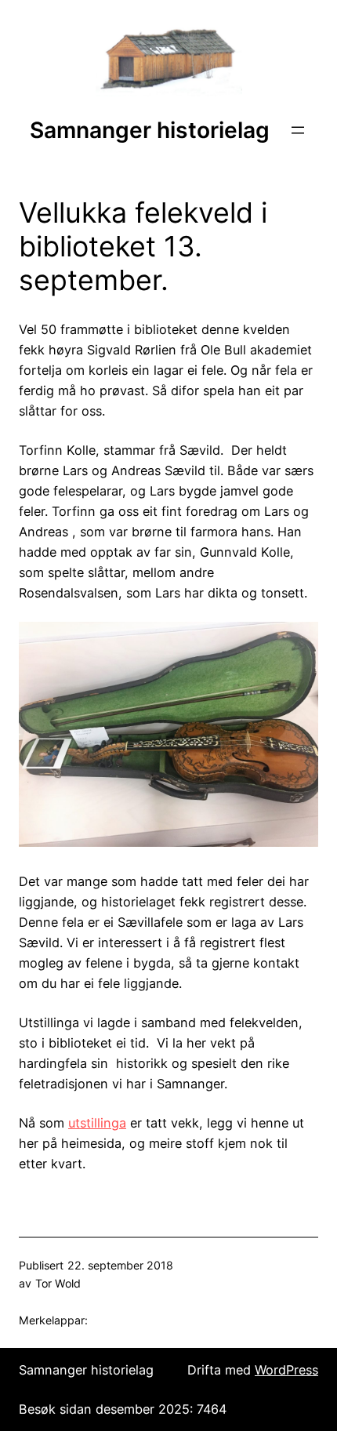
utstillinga (97, 1123)
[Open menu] (297, 130)
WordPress (286, 1370)
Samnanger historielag (150, 130)
